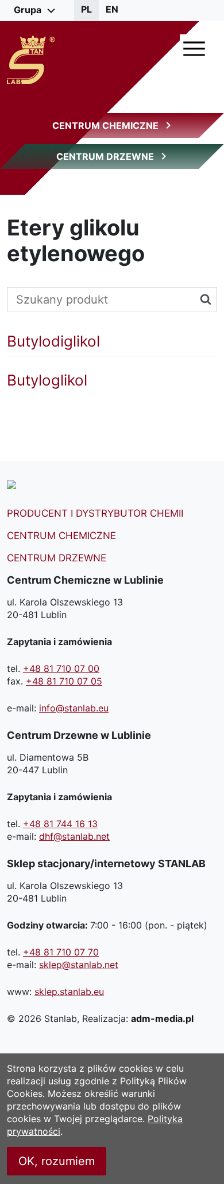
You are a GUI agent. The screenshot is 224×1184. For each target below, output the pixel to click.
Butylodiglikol (53, 341)
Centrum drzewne (56, 558)
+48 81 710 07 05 (64, 681)
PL (86, 9)
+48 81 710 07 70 (61, 952)
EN (112, 9)
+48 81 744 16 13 (60, 823)
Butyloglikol (47, 380)
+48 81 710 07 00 (61, 668)
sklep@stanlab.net (78, 964)
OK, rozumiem (56, 1161)
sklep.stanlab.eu (69, 991)
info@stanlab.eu (74, 708)
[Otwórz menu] (194, 48)
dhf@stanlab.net (74, 836)
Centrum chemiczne (61, 535)
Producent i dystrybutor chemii (95, 513)
